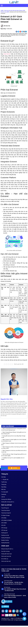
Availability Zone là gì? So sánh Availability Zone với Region (12, 458)
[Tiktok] (24, 31)
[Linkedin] (26, 31)
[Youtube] (20, 31)
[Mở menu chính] (2, 6)
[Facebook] (16, 31)
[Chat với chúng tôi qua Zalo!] (24, 615)
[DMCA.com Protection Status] (13, 606)
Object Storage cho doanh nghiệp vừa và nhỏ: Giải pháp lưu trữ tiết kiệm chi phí (13, 440)
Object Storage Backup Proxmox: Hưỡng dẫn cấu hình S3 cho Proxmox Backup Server (13, 429)
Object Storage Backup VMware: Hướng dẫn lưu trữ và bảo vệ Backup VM (13, 433)
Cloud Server (6, 54)
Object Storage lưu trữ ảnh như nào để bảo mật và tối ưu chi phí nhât (14, 451)
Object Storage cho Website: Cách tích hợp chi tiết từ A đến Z (13, 444)
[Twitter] (18, 31)
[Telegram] (22, 31)
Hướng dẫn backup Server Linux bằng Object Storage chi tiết (13, 436)
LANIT (2, 10)
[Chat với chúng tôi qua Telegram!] (24, 620)
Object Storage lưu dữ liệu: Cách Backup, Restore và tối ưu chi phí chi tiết (13, 447)
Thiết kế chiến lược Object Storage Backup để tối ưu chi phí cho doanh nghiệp (13, 455)
